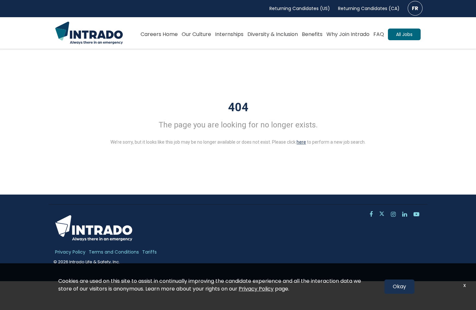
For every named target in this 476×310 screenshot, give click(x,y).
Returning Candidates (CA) (369, 8)
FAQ (378, 34)
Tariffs (149, 252)
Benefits (312, 34)
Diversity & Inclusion (272, 34)
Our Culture (196, 34)
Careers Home (159, 34)
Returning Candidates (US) (299, 8)
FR (415, 8)
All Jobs (404, 34)
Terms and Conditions (114, 252)
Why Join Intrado (347, 34)
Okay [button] (399, 286)
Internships (229, 34)
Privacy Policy (70, 252)
